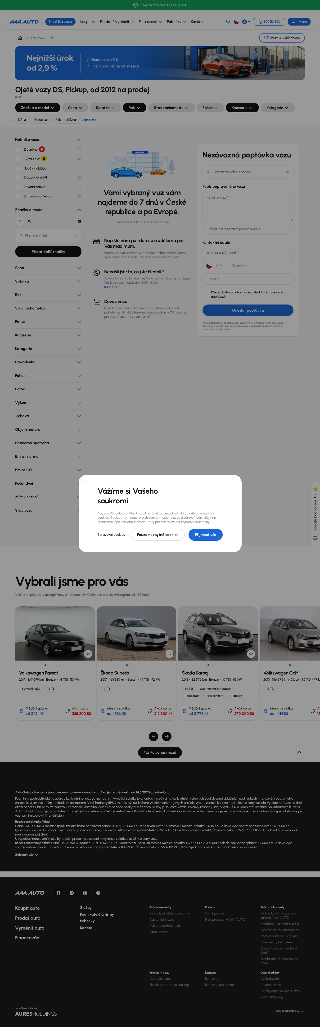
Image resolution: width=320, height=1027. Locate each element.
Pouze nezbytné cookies (157, 534)
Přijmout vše (205, 534)
